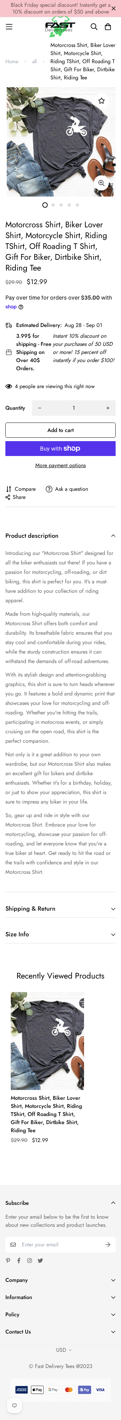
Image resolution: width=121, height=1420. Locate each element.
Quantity (15, 408)
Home (11, 61)
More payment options (60, 465)
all (34, 61)
